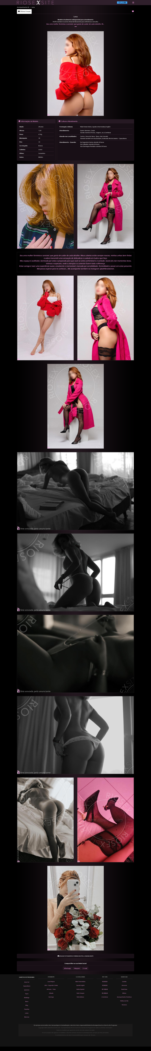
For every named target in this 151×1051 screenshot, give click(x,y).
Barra (26, 1001)
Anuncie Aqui (124, 976)
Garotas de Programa (26, 977)
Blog (26, 1005)
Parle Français (80, 993)
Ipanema (26, 990)
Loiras (26, 1013)
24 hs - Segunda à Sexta (51, 985)
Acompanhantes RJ (23, 7)
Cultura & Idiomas (80, 976)
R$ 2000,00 (105, 993)
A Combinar (105, 997)
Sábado (51, 993)
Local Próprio (51, 981)
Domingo (51, 997)
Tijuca (26, 993)
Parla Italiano (80, 997)
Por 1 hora (104, 976)
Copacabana (26, 986)
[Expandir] (75, 27)
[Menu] (133, 1)
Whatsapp (67, 968)
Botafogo (26, 997)
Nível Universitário (80, 981)
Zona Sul (26, 982)
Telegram (77, 968)
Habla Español (80, 989)
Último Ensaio (25, 11)
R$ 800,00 (104, 985)
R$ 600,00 (104, 981)
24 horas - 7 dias (51, 989)
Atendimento (51, 976)
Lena (33, 7)
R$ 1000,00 (105, 989)
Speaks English (80, 985)
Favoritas (26, 1009)
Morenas (26, 1017)
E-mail (85, 968)
